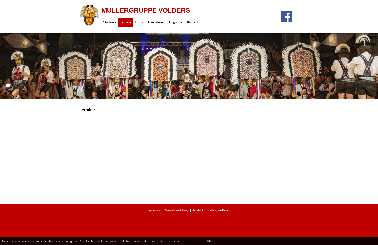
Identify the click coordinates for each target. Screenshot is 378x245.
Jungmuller (176, 22)
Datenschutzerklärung (176, 210)
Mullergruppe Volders (146, 10)
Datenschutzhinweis (192, 241)
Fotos (139, 22)
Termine (125, 22)
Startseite (109, 22)
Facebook (198, 210)
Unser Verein (155, 22)
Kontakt (192, 22)
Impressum (154, 210)
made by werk (219, 210)
